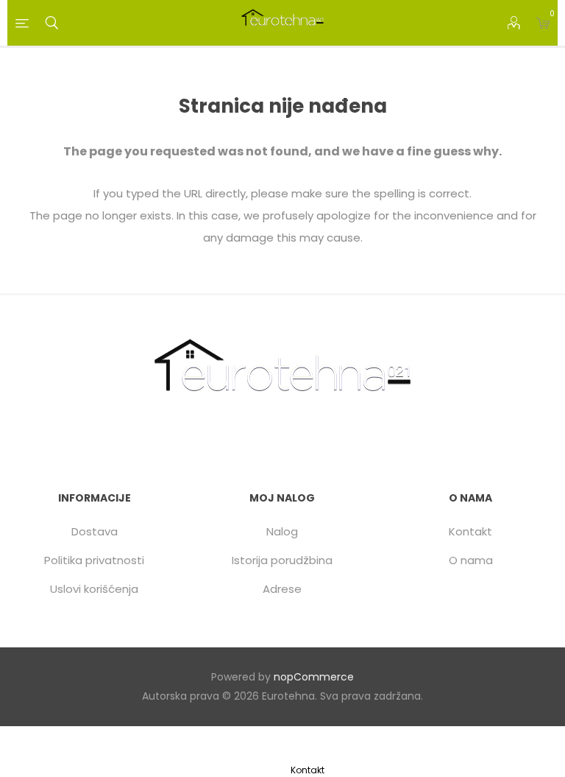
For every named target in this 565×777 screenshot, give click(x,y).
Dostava (94, 531)
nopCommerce (314, 676)
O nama (471, 560)
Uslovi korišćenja (94, 589)
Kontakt (470, 531)
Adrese (282, 589)
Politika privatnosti (94, 560)
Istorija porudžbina (282, 560)
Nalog (282, 531)
